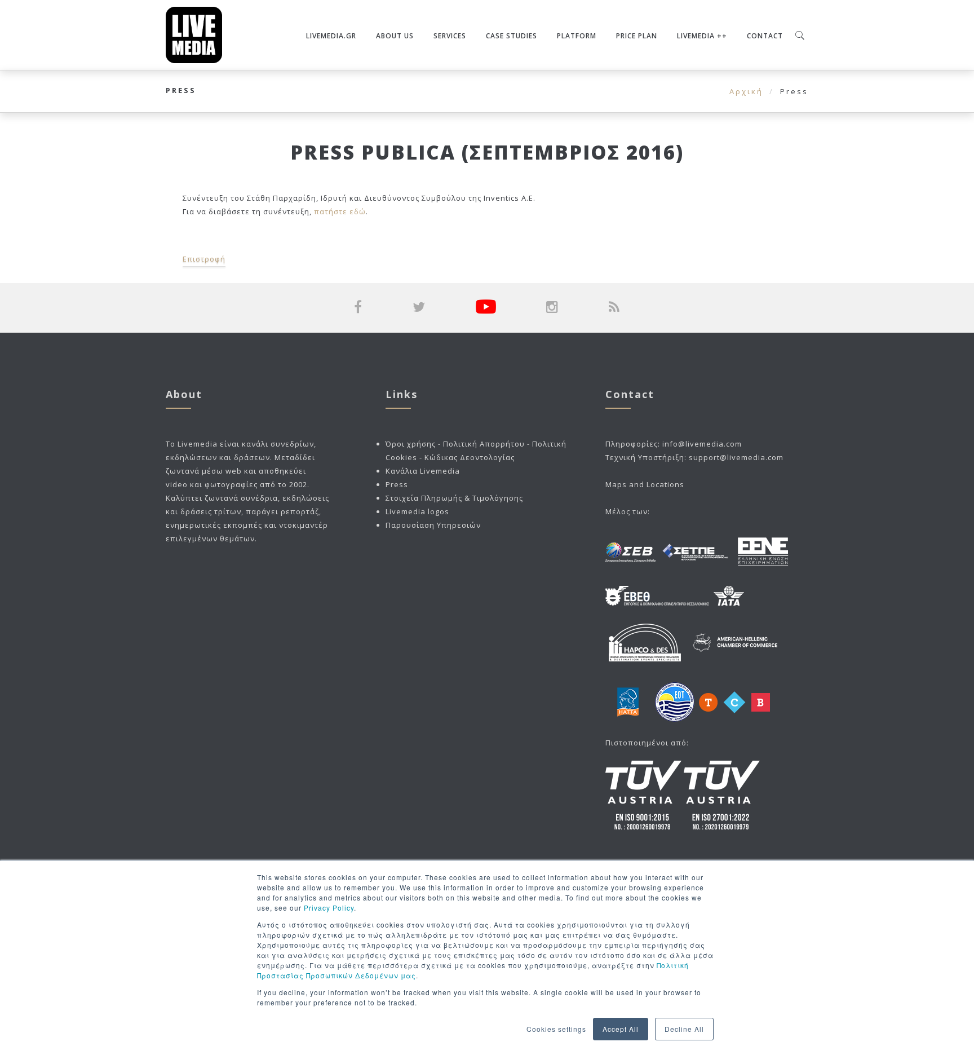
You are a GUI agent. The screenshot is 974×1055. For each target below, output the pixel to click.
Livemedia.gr (331, 36)
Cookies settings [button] (556, 1029)
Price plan (636, 36)
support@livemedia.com (736, 457)
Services (449, 36)
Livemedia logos (417, 511)
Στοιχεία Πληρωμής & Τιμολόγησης (454, 498)
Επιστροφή (204, 259)
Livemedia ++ (702, 36)
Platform (576, 36)
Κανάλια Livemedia (423, 471)
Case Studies (511, 36)
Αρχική (746, 91)
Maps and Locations (644, 484)
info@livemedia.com (702, 444)
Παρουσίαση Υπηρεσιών (433, 525)
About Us (395, 36)
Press (397, 484)
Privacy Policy (329, 907)
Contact (765, 36)
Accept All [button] (621, 1029)
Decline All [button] (684, 1029)
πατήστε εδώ (339, 211)
